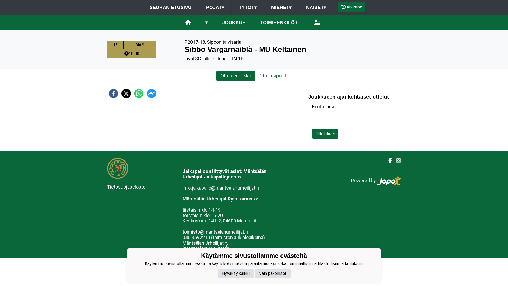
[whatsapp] (139, 93)
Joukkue (234, 22)
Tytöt (248, 7)
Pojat (215, 7)
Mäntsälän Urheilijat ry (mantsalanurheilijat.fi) (206, 245)
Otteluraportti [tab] (273, 75)
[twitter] (126, 93)
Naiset (316, 7)
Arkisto (354, 7)
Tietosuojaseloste (126, 187)
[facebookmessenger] (151, 93)
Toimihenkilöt (279, 22)
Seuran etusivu (170, 7)
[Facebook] (388, 161)
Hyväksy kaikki (236, 273)
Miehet (281, 7)
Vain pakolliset (272, 273)
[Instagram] (396, 161)
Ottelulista (325, 133)
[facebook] (113, 93)
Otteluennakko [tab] (236, 75)
